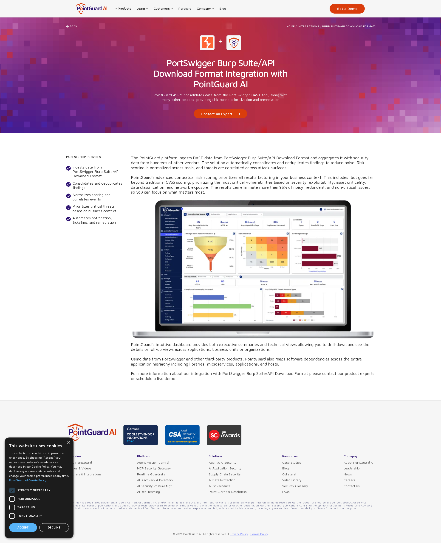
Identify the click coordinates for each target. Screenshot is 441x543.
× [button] (68, 442)
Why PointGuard (80, 462)
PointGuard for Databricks (228, 492)
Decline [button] (54, 527)
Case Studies (291, 462)
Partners (184, 8)
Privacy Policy (239, 534)
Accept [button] (22, 527)
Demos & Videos (79, 468)
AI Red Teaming (148, 492)
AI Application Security (225, 468)
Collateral (289, 474)
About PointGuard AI (358, 462)
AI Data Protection (222, 480)
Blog (223, 8)
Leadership (352, 468)
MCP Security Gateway (154, 468)
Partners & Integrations (85, 474)
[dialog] (39, 487)
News (348, 474)
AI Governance (219, 486)
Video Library (292, 480)
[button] (123, 8)
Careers (349, 480)
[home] (91, 8)
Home (291, 26)
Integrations (308, 26)
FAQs (286, 492)
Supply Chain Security (225, 474)
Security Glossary (295, 486)
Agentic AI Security (222, 462)
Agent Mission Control (153, 462)
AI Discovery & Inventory (155, 480)
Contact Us (352, 486)
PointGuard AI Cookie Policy (27, 480)
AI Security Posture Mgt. (154, 486)
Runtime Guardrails (151, 474)
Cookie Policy (259, 534)
